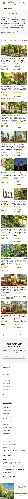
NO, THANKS (21, 495)
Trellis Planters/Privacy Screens (11, 418)
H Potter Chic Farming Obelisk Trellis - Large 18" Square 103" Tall (20, 260)
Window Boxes (6, 433)
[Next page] (24, 334)
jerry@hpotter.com (11, 459)
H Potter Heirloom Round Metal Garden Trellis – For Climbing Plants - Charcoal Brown (7, 261)
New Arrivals (6, 439)
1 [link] (3, 334)
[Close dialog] (27, 484)
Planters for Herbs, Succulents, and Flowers (14, 450)
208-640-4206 (10, 466)
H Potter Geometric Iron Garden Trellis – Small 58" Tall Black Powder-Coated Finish (7, 118)
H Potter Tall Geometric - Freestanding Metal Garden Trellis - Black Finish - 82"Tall (20, 118)
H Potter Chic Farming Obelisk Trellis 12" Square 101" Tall (7, 231)
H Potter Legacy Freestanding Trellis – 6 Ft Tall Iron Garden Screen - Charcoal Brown (20, 175)
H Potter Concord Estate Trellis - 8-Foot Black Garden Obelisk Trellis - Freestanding (7, 147)
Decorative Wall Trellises (9, 421)
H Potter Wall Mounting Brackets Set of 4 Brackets (7, 203)
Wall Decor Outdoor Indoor (9, 444)
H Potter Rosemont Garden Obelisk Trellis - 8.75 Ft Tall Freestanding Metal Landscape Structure (20, 318)
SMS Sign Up (6, 383)
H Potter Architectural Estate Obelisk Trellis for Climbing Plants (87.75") (20, 204)
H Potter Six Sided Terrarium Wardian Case (6, 317)
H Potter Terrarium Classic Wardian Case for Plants (20, 289)
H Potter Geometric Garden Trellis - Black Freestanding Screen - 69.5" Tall (20, 89)
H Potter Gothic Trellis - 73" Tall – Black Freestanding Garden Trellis (20, 61)
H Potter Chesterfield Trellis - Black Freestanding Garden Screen (7, 61)
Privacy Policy (6, 374)
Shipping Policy (7, 377)
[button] (4, 3)
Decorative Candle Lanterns (10, 436)
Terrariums (5, 424)
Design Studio (6, 386)
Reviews (5, 392)
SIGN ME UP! (21, 493)
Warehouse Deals (7, 441)
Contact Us (6, 389)
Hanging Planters (7, 427)
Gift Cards (5, 397)
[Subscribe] (23, 357)
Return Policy (6, 380)
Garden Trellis (6, 407)
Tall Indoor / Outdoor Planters (10, 416)
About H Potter (6, 372)
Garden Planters (7, 430)
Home (5, 8)
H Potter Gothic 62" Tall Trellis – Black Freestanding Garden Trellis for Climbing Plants (7, 89)
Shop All (10, 8)
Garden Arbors (6, 410)
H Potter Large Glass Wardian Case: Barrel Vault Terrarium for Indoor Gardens (7, 290)
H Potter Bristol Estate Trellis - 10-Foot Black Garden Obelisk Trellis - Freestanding (20, 147)
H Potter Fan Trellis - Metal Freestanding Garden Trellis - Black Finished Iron (7, 175)
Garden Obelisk (7, 413)
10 (20, 334)
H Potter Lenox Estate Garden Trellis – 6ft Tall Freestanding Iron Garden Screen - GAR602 (20, 232)
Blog (4, 394)
